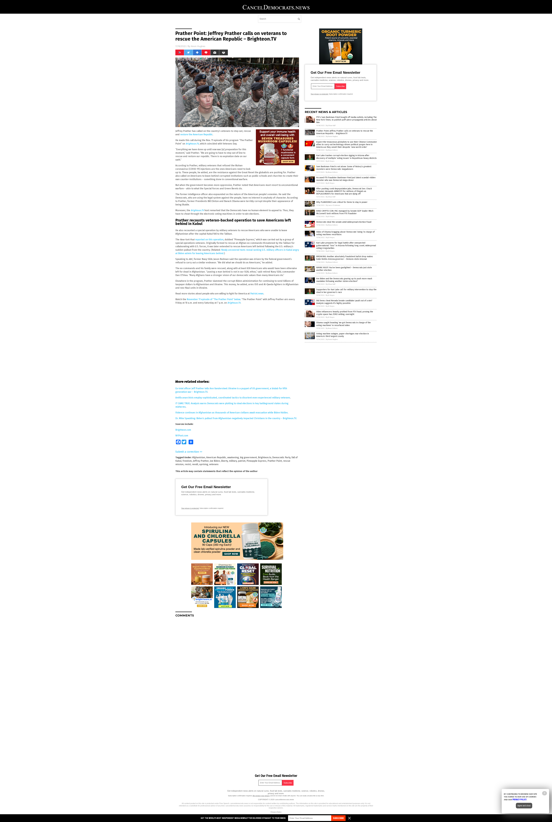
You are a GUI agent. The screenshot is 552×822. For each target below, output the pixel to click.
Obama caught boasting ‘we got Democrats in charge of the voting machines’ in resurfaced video (343, 323)
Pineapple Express (256, 461)
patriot (241, 461)
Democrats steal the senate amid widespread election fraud (343, 222)
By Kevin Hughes (332, 136)
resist (188, 464)
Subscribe (338, 818)
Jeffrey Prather (201, 461)
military (233, 461)
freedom (187, 461)
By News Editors (332, 150)
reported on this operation (209, 239)
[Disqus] (237, 655)
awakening (233, 457)
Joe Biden (215, 461)
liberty (224, 461)
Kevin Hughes (198, 46)
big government (248, 457)
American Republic (216, 457)
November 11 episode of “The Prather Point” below (213, 299)
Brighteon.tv (264, 457)
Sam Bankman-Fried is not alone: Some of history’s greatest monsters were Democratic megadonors (343, 167)
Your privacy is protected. (190, 508)
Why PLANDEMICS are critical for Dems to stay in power (341, 202)
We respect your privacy (261, 796)
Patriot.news (256, 293)
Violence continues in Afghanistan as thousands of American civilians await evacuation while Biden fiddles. (231, 412)
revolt (195, 464)
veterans (213, 464)
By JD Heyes (330, 161)
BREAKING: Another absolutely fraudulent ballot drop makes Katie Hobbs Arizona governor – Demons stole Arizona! (344, 257)
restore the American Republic (196, 134)
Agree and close (524, 805)
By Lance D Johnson (333, 205)
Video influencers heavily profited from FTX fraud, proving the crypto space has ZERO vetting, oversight (344, 312)
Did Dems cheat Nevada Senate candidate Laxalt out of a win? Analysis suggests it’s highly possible (344, 301)
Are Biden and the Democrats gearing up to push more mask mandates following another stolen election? (344, 279)
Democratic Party (281, 457)
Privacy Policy (276, 812)
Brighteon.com (183, 429)
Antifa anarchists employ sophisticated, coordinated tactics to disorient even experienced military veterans (232, 397)
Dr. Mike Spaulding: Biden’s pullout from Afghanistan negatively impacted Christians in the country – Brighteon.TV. (236, 418)
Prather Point (275, 461)
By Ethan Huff (330, 125)
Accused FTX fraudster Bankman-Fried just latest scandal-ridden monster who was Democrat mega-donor (345, 178)
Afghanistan (198, 457)
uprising (203, 464)
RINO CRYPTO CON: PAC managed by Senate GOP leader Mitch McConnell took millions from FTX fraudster (344, 212)
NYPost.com (181, 435)
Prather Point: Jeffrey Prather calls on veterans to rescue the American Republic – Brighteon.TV (344, 132)
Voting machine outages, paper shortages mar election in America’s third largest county (342, 334)
